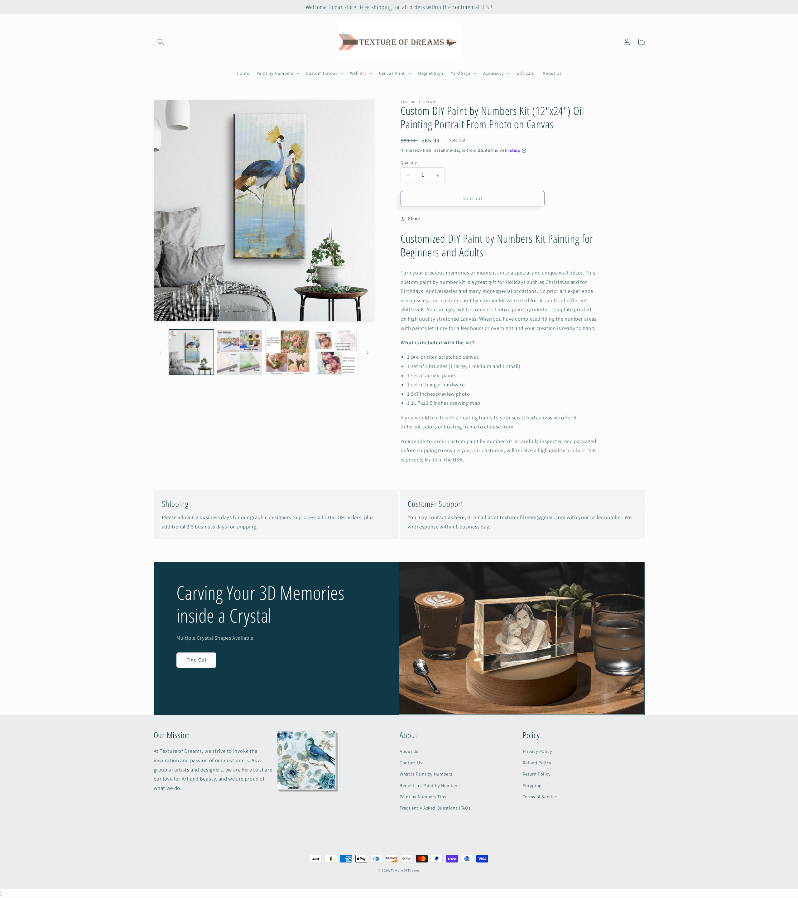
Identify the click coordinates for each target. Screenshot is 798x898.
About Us (409, 751)
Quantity (409, 162)
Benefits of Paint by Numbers (430, 785)
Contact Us (411, 763)
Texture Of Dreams (405, 870)
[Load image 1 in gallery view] (191, 352)
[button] (161, 42)
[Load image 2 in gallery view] (239, 352)
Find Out (196, 660)
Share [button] (414, 218)
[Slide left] (160, 352)
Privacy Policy (537, 751)
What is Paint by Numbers (426, 774)
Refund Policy (537, 763)
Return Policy (537, 774)
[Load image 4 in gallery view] (336, 352)
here (459, 517)
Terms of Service (540, 797)
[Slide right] (367, 352)
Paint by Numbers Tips (423, 797)
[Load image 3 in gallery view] (287, 352)
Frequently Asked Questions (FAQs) (436, 808)
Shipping (532, 785)
